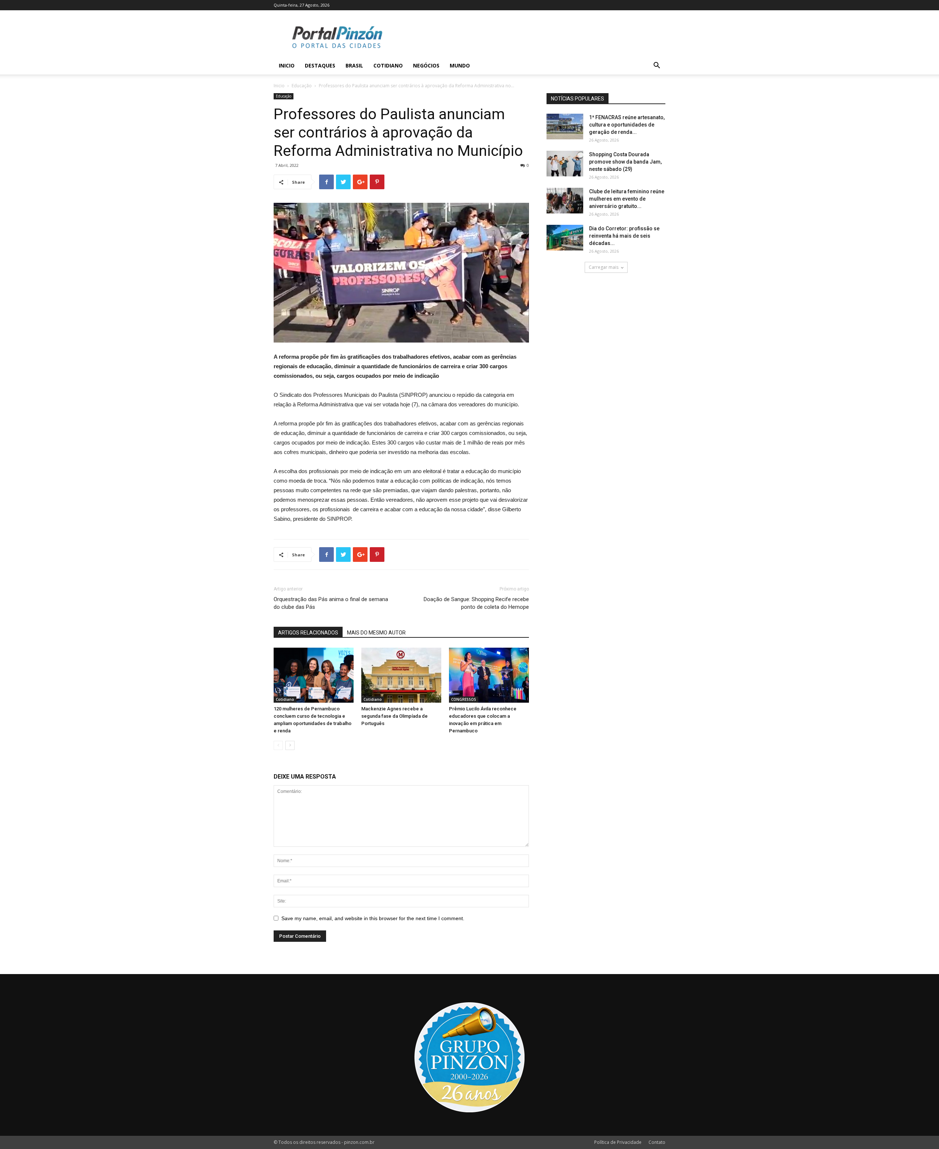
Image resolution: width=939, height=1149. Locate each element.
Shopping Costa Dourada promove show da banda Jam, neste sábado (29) (625, 161)
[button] (656, 66)
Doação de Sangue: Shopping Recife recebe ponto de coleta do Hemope (476, 603)
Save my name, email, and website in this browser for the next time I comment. (372, 918)
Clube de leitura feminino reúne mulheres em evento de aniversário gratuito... (626, 199)
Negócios (426, 65)
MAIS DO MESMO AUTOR (376, 633)
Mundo (460, 65)
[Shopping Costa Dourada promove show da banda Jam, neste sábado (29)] (565, 163)
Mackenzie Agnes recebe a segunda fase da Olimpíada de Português (394, 716)
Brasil (354, 65)
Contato (656, 1142)
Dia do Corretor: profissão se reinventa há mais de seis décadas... (624, 236)
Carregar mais (603, 267)
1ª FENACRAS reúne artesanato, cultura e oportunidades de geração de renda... (627, 124)
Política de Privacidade (618, 1142)
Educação (302, 86)
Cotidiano (388, 65)
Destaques (320, 65)
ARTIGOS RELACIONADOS (308, 633)
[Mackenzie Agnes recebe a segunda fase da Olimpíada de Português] (401, 675)
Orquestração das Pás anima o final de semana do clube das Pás (331, 603)
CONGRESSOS (463, 699)
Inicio (287, 65)
